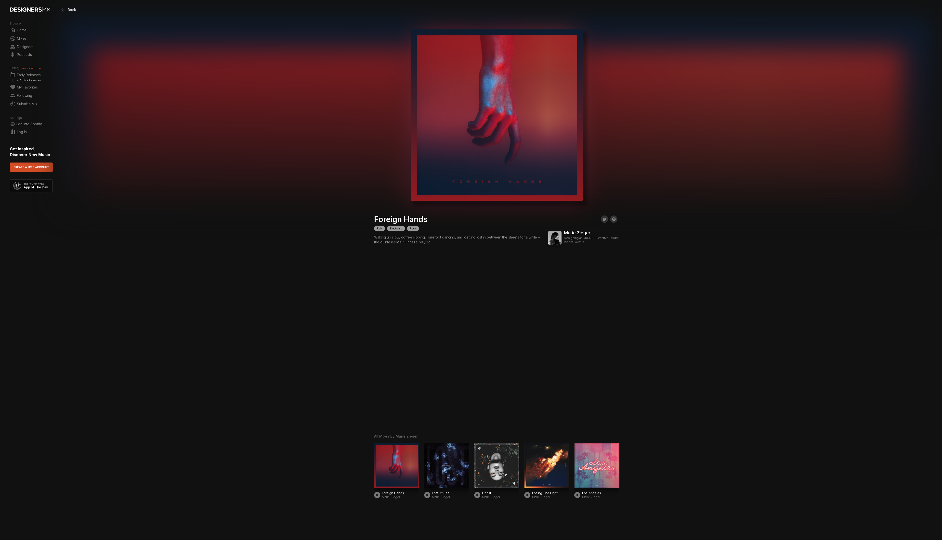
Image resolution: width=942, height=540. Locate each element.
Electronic (396, 228)
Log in (22, 132)
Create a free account (31, 167)
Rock (413, 228)
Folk (379, 228)
